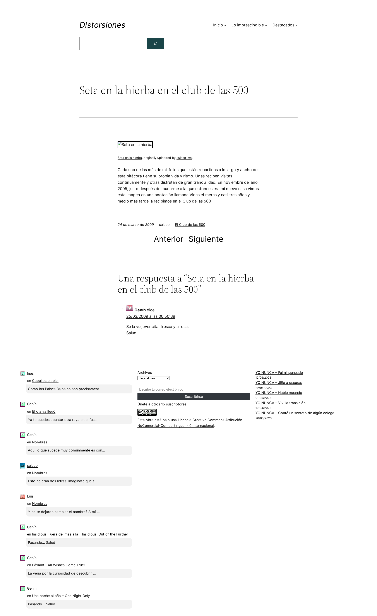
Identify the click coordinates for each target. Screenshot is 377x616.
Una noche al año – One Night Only (61, 596)
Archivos (144, 372)
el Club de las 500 (194, 201)
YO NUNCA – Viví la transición (280, 403)
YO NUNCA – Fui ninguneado (279, 372)
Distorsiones (102, 25)
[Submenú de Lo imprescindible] (266, 25)
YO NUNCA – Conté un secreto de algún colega (294, 413)
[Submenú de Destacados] (296, 25)
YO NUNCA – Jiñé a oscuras (278, 382)
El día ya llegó (43, 411)
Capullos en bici (45, 380)
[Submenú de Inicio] (225, 25)
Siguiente (205, 239)
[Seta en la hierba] (135, 144)
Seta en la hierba (130, 158)
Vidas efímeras (203, 194)
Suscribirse (194, 396)
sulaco (32, 465)
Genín (140, 310)
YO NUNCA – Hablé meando (278, 392)
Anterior (168, 239)
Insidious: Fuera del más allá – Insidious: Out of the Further (80, 534)
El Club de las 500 (190, 224)
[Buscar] (155, 43)
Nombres (39, 442)
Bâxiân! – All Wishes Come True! (58, 565)
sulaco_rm (184, 158)
